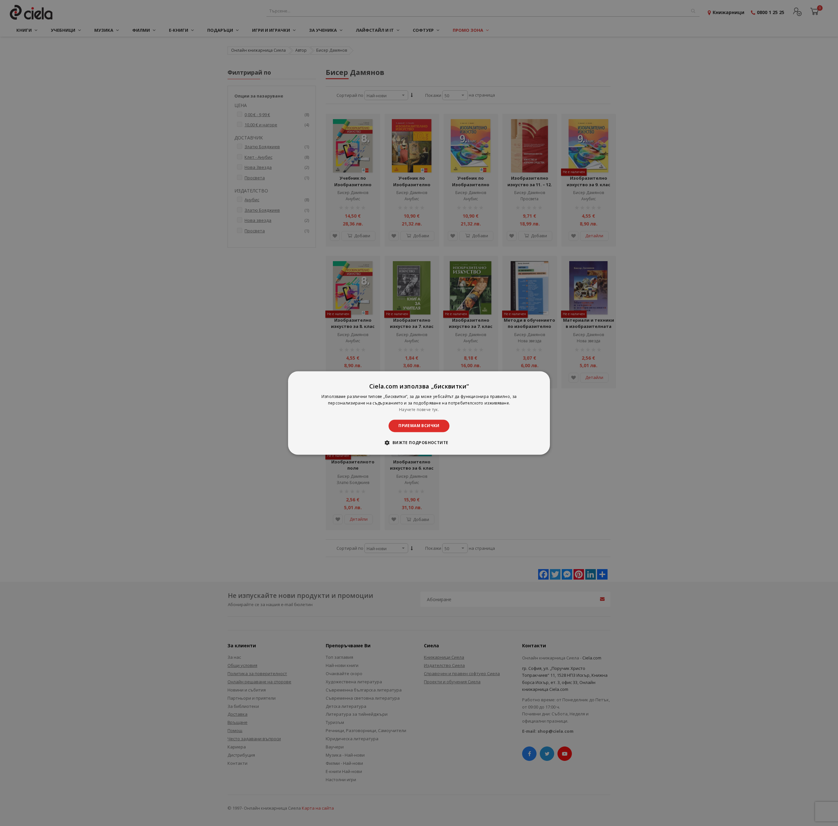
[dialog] (419, 413)
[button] (419, 443)
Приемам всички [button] (419, 425)
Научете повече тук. (419, 409)
